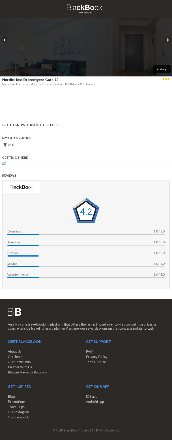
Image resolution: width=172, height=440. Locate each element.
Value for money (18, 274)
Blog (11, 396)
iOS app (91, 396)
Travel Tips (16, 407)
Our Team (15, 357)
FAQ (89, 351)
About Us (15, 351)
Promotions (17, 402)
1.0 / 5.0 (159, 231)
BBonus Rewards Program (27, 372)
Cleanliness (14, 231)
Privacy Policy (97, 357)
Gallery (162, 69)
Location (13, 253)
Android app (95, 402)
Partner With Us (20, 367)
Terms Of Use (96, 362)
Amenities (13, 242)
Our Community (19, 362)
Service (12, 264)
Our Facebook (18, 417)
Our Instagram (19, 412)
